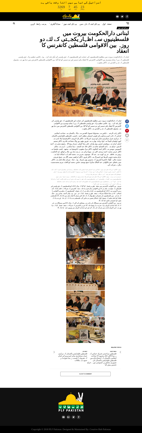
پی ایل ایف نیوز (70, 23)
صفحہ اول (107, 23)
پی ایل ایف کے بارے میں (90, 23)
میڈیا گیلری (55, 23)
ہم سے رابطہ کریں (39, 23)
